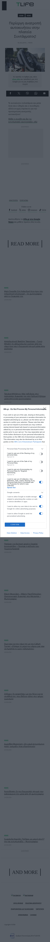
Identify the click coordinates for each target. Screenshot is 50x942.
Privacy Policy (38, 533)
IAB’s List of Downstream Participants (28, 442)
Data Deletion (12, 533)
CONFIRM (15, 524)
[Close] (45, 409)
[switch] (41, 454)
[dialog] (25, 471)
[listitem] (25, 449)
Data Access (25, 533)
